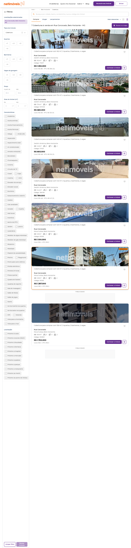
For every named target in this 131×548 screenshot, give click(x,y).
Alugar (44, 19)
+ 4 (7, 48)
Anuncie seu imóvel (103, 3)
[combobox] (80, 14)
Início (33, 9)
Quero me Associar (68, 4)
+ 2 (13, 43)
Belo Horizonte (45, 9)
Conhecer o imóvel (113, 68)
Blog (87, 4)
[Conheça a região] (124, 68)
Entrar (121, 3)
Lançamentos (55, 19)
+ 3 (20, 43)
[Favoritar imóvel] (124, 52)
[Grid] (123, 19)
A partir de (7, 89)
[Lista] (127, 19)
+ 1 (7, 43)
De (5, 102)
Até (17, 89)
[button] (80, 50)
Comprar (36, 19)
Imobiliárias (54, 4)
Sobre (79, 4)
